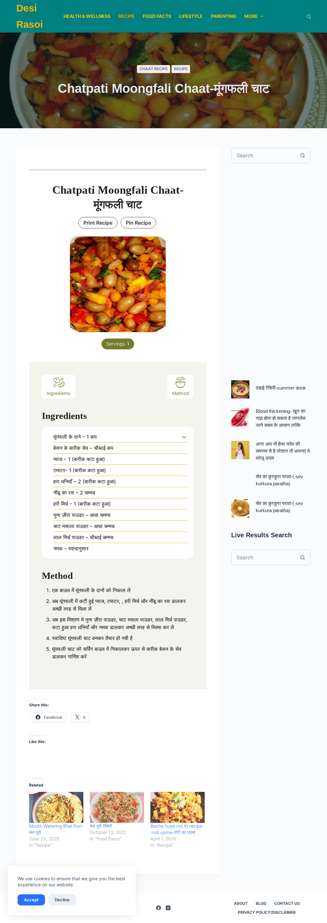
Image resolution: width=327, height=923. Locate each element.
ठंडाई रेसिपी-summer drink (281, 388)
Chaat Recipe (154, 68)
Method (180, 393)
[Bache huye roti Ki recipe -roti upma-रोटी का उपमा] (177, 807)
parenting (223, 16)
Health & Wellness (87, 16)
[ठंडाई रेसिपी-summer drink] (240, 389)
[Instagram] (168, 907)
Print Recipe (97, 223)
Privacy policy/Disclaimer (267, 912)
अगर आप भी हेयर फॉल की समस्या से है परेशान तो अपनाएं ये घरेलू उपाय (283, 451)
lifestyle (191, 16)
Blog (261, 903)
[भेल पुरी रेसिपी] (117, 807)
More (251, 16)
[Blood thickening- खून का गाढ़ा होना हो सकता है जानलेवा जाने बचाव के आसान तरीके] (240, 417)
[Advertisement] (271, 272)
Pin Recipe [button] (138, 223)
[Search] (309, 16)
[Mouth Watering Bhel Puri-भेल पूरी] (56, 807)
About (241, 903)
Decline (62, 899)
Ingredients (59, 393)
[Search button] (302, 155)
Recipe (126, 16)
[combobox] (263, 155)
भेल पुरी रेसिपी (101, 826)
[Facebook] (158, 907)
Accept (31, 899)
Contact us (287, 903)
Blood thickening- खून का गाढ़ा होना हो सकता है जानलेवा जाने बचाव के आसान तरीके (281, 418)
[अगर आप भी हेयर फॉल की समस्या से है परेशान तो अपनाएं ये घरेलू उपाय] (240, 450)
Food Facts (157, 16)
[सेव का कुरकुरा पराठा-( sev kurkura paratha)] (240, 508)
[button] (184, 437)
